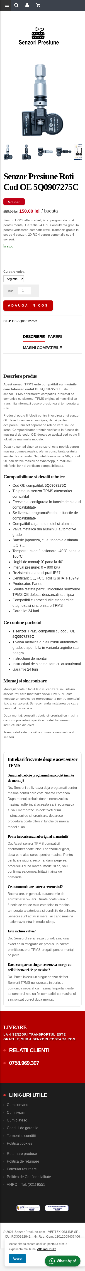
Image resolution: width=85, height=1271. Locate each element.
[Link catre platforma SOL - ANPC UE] (57, 1208)
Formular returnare (22, 1169)
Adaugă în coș (28, 305)
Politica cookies (19, 1143)
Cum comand (17, 1105)
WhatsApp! (66, 1261)
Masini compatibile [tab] (42, 347)
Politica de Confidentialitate (29, 1177)
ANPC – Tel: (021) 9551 (26, 1184)
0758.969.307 (24, 1063)
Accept (17, 1258)
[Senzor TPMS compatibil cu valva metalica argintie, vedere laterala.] (45, 152)
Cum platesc (17, 1120)
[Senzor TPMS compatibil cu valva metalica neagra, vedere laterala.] (64, 152)
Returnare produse (22, 1154)
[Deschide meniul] (7, 6)
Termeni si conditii (21, 1136)
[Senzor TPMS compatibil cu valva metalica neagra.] (27, 152)
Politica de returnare (23, 1161)
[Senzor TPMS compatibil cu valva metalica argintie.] (8, 152)
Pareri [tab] (55, 336)
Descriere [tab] (34, 336)
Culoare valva (13, 271)
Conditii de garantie (22, 1128)
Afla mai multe (46, 1249)
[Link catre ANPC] (28, 1208)
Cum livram (16, 1112)
